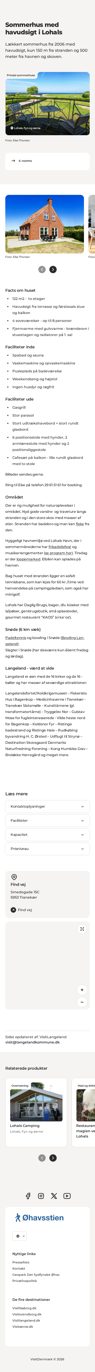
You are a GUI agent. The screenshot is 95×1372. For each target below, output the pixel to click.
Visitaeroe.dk (22, 1327)
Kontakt (18, 1268)
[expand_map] (82, 929)
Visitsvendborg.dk (27, 1314)
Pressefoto (20, 1262)
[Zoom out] (82, 1002)
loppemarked (28, 559)
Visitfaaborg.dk (24, 1308)
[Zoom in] (82, 989)
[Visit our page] (41, 1196)
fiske (80, 524)
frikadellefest (60, 547)
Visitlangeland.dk (26, 1320)
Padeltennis (15, 638)
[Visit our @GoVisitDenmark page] (54, 1196)
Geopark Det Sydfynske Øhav (36, 1275)
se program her (58, 553)
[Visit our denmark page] (28, 1196)
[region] (47, 965)
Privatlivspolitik (24, 1281)
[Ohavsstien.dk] (39, 1217)
